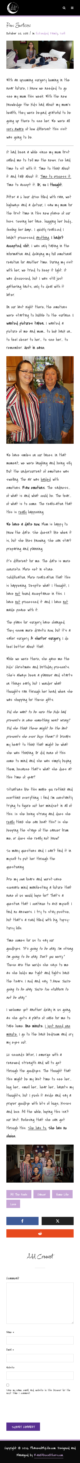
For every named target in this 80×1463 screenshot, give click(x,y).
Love (13, 1204)
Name (10, 1332)
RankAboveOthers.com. (48, 1455)
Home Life (62, 1194)
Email (10, 1349)
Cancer (42, 1194)
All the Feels (18, 1194)
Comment (12, 1278)
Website (10, 1367)
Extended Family (47, 33)
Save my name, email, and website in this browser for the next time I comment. (38, 1392)
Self (62, 33)
